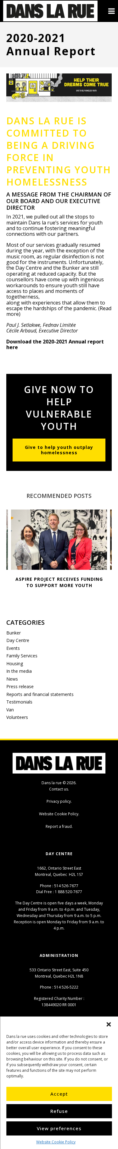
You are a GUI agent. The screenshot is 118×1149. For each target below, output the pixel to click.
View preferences (59, 1128)
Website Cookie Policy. (59, 814)
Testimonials (19, 702)
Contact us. (59, 789)
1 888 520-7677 (68, 891)
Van (10, 710)
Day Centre (17, 640)
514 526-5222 (66, 987)
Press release (20, 686)
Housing (14, 663)
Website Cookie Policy (56, 1142)
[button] (108, 1024)
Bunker (13, 633)
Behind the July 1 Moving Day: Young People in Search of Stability (64, 585)
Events (13, 648)
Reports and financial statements (40, 694)
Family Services (21, 656)
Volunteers (17, 717)
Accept (59, 1094)
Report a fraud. (59, 826)
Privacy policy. (59, 801)
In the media (19, 671)
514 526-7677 (66, 885)
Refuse (59, 1111)
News (12, 679)
